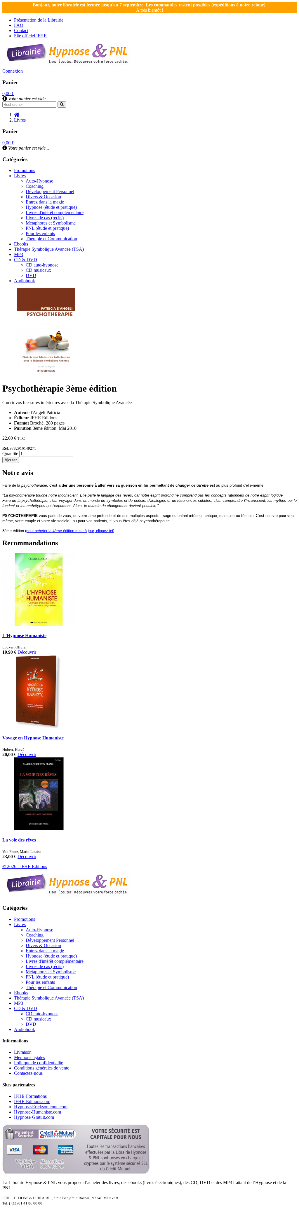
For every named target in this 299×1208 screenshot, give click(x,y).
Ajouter (11, 460)
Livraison (23, 1052)
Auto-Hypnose (39, 180)
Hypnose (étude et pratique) (51, 207)
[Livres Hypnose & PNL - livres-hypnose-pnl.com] (66, 65)
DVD (31, 275)
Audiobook (24, 280)
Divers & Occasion (43, 196)
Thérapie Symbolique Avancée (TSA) (49, 249)
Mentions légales (29, 1057)
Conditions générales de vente (41, 1067)
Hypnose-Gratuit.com (34, 1117)
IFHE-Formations (30, 1096)
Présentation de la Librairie (38, 19)
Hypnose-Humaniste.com (37, 1111)
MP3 (18, 254)
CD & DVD (25, 259)
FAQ (18, 25)
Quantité (10, 453)
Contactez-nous (28, 1073)
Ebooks (21, 243)
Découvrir (27, 652)
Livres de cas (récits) (45, 217)
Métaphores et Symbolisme (51, 222)
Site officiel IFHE (30, 35)
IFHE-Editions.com (32, 1101)
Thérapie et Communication (51, 238)
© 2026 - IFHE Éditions (24, 866)
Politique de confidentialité (38, 1062)
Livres (20, 175)
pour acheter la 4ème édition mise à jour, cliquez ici (69, 531)
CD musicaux (38, 270)
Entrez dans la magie (45, 201)
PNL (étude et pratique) (47, 228)
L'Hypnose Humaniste (24, 635)
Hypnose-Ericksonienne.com (40, 1106)
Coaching (35, 186)
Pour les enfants (40, 233)
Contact (21, 30)
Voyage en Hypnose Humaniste (33, 737)
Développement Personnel (50, 191)
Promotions (24, 170)
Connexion (12, 71)
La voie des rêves (19, 839)
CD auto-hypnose (42, 264)
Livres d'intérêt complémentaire (55, 212)
